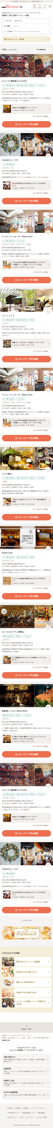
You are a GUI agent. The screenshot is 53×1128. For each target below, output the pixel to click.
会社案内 (10, 1108)
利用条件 (26, 1108)
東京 (29, 1038)
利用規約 (18, 1108)
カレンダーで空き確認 (28, 124)
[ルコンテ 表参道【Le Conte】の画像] (26, 65)
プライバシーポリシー (38, 1108)
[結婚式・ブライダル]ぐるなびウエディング (16, 1035)
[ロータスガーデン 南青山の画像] (26, 616)
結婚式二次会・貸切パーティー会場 (13, 1038)
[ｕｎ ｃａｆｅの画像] (26, 300)
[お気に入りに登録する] (48, 77)
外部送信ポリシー (14, 1113)
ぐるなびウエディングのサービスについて (20, 1117)
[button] (26, 1059)
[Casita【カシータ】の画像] (26, 144)
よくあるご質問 (41, 1117)
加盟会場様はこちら (28, 1113)
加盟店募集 (41, 1113)
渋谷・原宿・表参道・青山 (41, 1038)
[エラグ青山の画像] (26, 458)
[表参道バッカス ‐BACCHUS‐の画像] (26, 695)
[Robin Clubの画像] (26, 537)
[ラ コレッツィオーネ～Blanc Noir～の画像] (26, 221)
